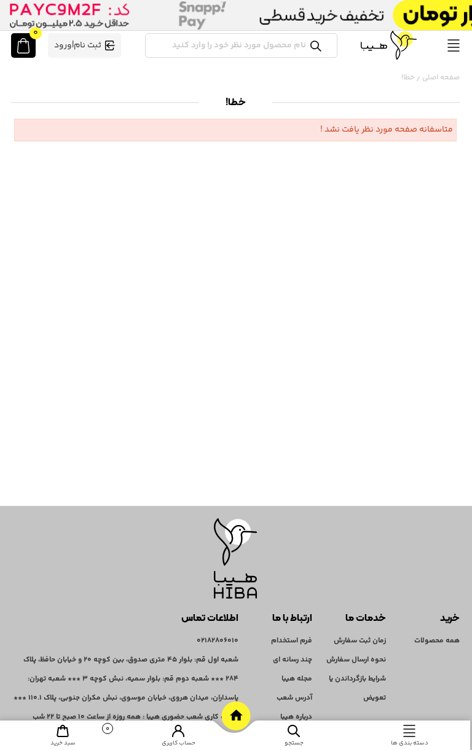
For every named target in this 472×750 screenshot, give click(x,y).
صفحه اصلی (441, 78)
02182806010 (217, 641)
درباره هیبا (296, 717)
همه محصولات (437, 641)
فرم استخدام (291, 641)
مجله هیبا (296, 679)
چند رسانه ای (292, 660)
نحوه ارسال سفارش (356, 660)
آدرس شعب (294, 698)
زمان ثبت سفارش (360, 641)
